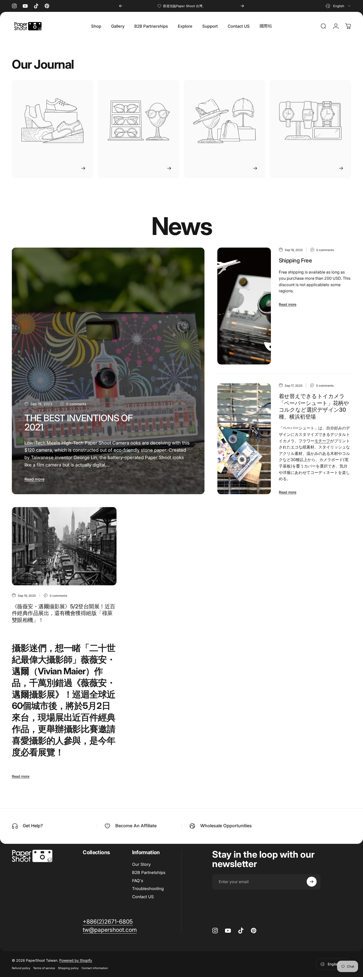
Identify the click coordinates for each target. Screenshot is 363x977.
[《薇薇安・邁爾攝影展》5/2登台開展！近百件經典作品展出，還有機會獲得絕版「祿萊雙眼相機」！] (64, 546)
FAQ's (137, 880)
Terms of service (44, 968)
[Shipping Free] (244, 306)
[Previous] (120, 6)
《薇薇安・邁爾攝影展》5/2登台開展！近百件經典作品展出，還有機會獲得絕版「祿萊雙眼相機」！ (63, 613)
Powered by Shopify (75, 960)
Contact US (143, 896)
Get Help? (33, 825)
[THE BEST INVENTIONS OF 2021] (108, 371)
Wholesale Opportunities (226, 825)
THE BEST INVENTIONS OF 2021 (78, 422)
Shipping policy (68, 968)
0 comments (76, 404)
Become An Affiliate (136, 825)
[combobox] (338, 6)
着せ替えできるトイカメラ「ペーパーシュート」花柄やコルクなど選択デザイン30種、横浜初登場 (314, 406)
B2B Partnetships (148, 872)
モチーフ (322, 440)
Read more (34, 479)
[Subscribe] (312, 882)
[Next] (242, 6)
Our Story (141, 864)
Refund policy (21, 968)
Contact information (94, 968)
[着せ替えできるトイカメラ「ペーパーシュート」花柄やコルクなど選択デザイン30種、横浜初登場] (244, 438)
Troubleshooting (148, 888)
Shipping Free (295, 260)
